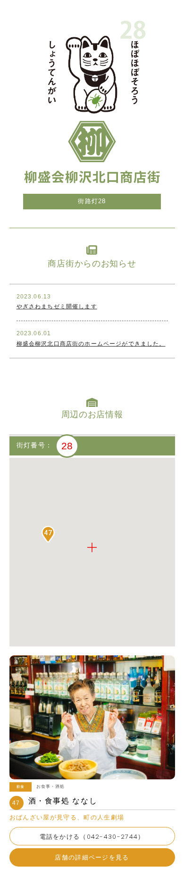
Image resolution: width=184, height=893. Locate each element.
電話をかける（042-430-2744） (92, 836)
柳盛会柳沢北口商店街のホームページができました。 (91, 343)
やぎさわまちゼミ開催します (57, 306)
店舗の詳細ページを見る (92, 857)
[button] (48, 534)
